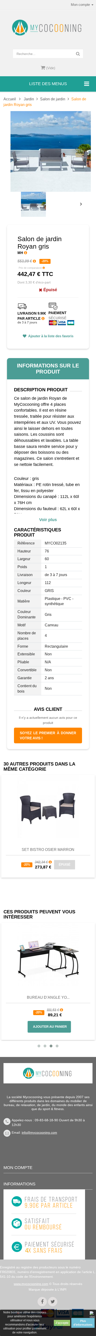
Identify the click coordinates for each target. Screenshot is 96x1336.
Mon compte (17, 1167)
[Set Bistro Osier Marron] (48, 806)
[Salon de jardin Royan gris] (33, 204)
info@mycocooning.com (39, 1132)
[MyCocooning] (48, 27)
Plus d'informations (83, 1322)
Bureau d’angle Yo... (48, 997)
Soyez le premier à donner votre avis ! (48, 735)
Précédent (22, 199)
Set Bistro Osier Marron (48, 850)
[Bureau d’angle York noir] (48, 954)
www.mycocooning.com (31, 1284)
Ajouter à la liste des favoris (50, 336)
